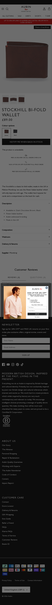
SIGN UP (37, 314)
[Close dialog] (47, 288)
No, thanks (37, 317)
